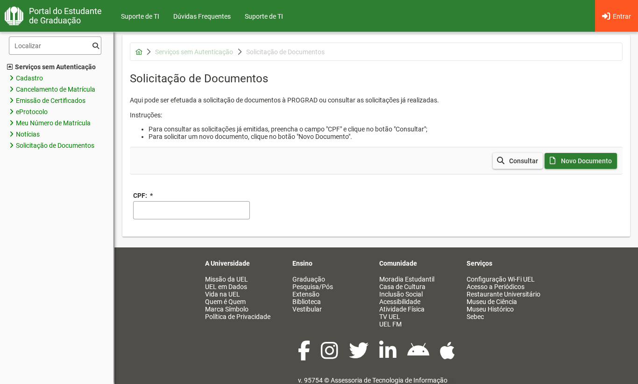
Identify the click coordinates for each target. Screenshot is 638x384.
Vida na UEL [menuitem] (222, 294)
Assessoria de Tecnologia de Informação (389, 380)
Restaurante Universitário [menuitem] (503, 294)
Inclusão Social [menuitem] (401, 294)
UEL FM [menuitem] (390, 324)
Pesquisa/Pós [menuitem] (312, 286)
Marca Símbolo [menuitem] (226, 309)
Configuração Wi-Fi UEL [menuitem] (501, 279)
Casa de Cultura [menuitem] (402, 286)
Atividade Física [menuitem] (402, 309)
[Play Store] (419, 355)
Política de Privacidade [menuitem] (237, 316)
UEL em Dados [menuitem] (226, 286)
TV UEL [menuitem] (389, 316)
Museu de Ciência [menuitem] (492, 301)
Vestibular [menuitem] (307, 309)
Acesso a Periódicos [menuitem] (496, 286)
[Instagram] (330, 355)
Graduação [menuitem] (308, 279)
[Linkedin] (388, 355)
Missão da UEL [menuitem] (226, 279)
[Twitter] (359, 355)
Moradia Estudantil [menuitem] (406, 279)
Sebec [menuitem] (475, 316)
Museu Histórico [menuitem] (490, 309)
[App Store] (447, 355)
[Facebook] (305, 355)
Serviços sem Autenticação (55, 67)
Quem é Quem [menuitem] (225, 301)
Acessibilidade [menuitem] (399, 301)
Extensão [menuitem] (305, 294)
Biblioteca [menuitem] (306, 301)
